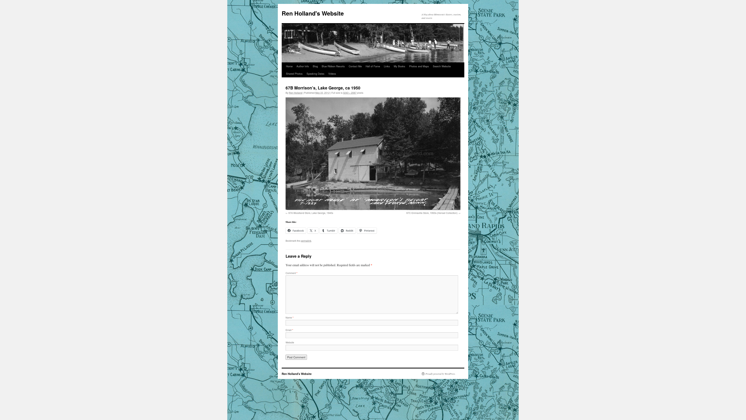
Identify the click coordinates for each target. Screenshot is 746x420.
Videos (332, 73)
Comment (291, 273)
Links (387, 66)
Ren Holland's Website (313, 13)
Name (290, 317)
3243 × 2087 (349, 92)
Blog (315, 66)
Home (289, 66)
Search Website (442, 66)
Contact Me (355, 66)
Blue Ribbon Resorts (333, 66)
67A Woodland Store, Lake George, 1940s (310, 212)
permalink (306, 240)
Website (290, 342)
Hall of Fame (373, 66)
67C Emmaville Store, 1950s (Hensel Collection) (432, 212)
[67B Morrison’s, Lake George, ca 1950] (373, 153)
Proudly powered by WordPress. (440, 373)
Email (289, 330)
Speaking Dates (315, 73)
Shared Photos (294, 73)
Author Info (302, 66)
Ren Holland (295, 92)
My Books (399, 66)
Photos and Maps (419, 66)
